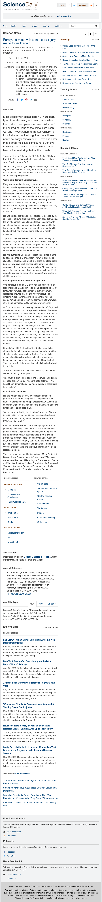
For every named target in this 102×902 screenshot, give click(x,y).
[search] (96, 26)
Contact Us (11, 878)
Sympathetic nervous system (47, 490)
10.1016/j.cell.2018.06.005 (19, 593)
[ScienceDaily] (20, 4)
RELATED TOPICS (11, 478)
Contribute (35, 886)
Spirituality (66, 119)
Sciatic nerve (43, 503)
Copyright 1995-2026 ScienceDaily (19, 890)
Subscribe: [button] (82, 5)
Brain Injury (12, 512)
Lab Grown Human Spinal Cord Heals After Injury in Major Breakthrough (29, 641)
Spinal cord (42, 483)
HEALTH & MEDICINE (68, 95)
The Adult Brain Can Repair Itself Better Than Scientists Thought (79, 195)
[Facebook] (17, 99)
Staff (26, 886)
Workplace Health (69, 103)
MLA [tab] (32, 603)
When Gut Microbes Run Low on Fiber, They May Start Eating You (78, 212)
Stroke (10, 522)
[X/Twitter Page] (74, 5)
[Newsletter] (96, 5)
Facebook (11, 851)
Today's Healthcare (16, 501)
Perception (12, 517)
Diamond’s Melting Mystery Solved (76, 83)
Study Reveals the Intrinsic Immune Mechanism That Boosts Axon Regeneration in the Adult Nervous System (29, 750)
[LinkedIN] (31, 99)
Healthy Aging (68, 107)
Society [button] (46, 26)
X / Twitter (11, 855)
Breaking (65, 39)
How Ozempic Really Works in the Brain (79, 71)
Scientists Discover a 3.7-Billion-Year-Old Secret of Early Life (29, 804)
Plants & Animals (12, 527)
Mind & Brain (10, 507)
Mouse (40, 512)
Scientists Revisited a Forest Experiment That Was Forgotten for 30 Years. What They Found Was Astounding (30, 797)
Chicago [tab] (52, 603)
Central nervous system (44, 497)
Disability (11, 489)
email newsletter (63, 16)
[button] (85, 34)
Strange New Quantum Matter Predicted (79, 56)
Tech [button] (24, 26)
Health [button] (13, 26)
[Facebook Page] (69, 5)
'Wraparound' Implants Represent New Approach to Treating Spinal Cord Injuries (29, 706)
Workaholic (42, 508)
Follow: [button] (62, 5)
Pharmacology (68, 99)
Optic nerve (42, 522)
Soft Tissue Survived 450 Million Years (78, 67)
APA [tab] (41, 603)
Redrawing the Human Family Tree (77, 79)
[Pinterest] (26, 99)
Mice (9, 537)
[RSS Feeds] (91, 5)
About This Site (15, 886)
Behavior (66, 123)
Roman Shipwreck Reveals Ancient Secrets (80, 52)
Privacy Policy (58, 886)
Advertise (46, 886)
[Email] (35, 99)
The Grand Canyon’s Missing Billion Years (80, 63)
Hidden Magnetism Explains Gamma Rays (80, 60)
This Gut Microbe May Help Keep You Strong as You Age (78, 165)
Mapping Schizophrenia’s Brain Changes (79, 75)
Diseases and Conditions (13, 496)
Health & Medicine (13, 484)
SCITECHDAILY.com (22, 773)
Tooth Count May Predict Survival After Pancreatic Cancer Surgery (78, 159)
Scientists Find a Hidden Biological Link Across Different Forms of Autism (29, 782)
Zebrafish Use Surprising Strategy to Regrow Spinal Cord (29, 684)
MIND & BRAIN (66, 111)
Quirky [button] (58, 26)
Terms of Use (87, 886)
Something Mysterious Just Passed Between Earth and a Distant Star (30, 789)
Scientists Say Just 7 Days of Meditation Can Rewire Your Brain (79, 218)
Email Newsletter (14, 831)
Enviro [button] (35, 26)
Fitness (65, 136)
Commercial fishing (46, 517)
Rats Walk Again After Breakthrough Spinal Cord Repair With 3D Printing (27, 663)
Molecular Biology (15, 532)
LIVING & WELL (66, 128)
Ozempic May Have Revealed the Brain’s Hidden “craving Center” (79, 189)
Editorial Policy (73, 886)
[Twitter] (22, 99)
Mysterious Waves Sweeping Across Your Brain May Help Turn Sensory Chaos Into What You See (79, 182)
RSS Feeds (11, 835)
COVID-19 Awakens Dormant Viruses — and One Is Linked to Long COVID (79, 205)
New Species (13, 542)
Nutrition (65, 140)
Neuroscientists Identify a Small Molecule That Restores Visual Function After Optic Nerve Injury (28, 727)
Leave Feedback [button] (14, 874)
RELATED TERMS (41, 478)
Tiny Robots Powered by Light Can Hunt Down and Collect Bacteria (79, 171)
